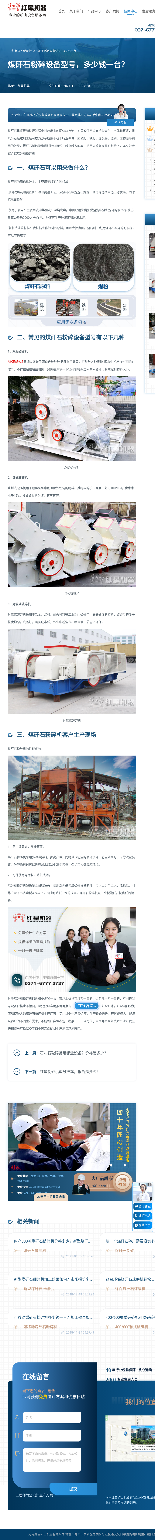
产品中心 (94, 11)
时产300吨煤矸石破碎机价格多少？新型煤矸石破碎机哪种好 (54, 1241)
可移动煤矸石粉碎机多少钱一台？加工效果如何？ (54, 1317)
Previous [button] (111, 1165)
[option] (72, 1137)
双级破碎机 (15, 362)
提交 (73, 1489)
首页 (61, 11)
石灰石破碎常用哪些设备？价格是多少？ (74, 1053)
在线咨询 (85, 1006)
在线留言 (144, 1225)
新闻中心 (130, 11)
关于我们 (76, 11)
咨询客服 (120, 122)
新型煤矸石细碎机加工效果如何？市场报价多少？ (54, 1279)
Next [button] (125, 1165)
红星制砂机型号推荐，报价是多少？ (70, 1072)
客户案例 (112, 11)
